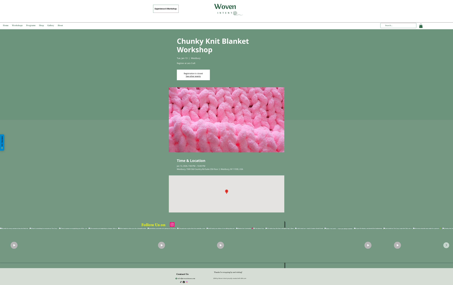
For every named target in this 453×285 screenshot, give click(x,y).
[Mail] (176, 278)
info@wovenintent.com (186, 278)
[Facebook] (184, 282)
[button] (421, 26)
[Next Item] (446, 245)
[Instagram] (172, 224)
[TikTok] (181, 282)
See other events (193, 76)
